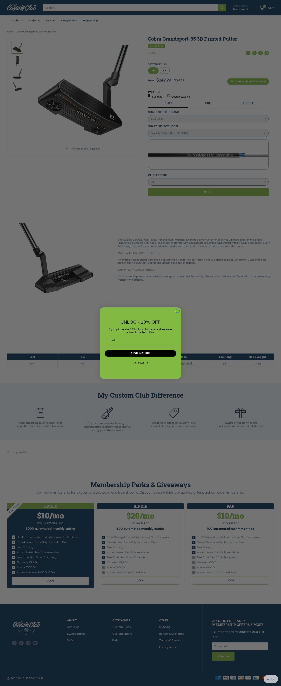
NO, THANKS (140, 363)
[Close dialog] (178, 311)
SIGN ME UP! (140, 353)
